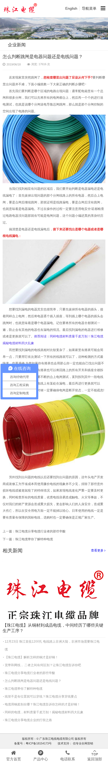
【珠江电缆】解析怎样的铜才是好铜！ (31, 657)
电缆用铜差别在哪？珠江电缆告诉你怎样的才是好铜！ (42, 704)
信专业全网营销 (82, 743)
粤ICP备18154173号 (39, 743)
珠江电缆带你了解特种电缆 (34, 539)
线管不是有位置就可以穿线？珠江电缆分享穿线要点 (41, 696)
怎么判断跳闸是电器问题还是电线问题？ (33, 681)
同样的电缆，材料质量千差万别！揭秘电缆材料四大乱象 (44, 712)
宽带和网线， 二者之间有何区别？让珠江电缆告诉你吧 (43, 665)
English (71, 8)
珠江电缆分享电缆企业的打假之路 (28, 720)
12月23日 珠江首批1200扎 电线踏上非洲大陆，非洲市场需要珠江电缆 (52, 645)
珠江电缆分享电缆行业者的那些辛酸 (40, 531)
